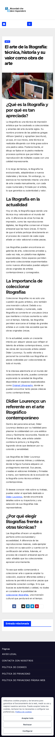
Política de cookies (23, 712)
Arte (7, 41)
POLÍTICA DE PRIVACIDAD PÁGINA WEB (23, 680)
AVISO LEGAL (9, 654)
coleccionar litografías (17, 594)
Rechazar (27, 724)
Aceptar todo (28, 718)
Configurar (28, 731)
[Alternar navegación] (29, 24)
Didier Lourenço (14, 496)
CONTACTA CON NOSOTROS (17, 660)
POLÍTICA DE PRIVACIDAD (16, 673)
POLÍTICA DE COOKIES (14, 667)
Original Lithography (22, 385)
